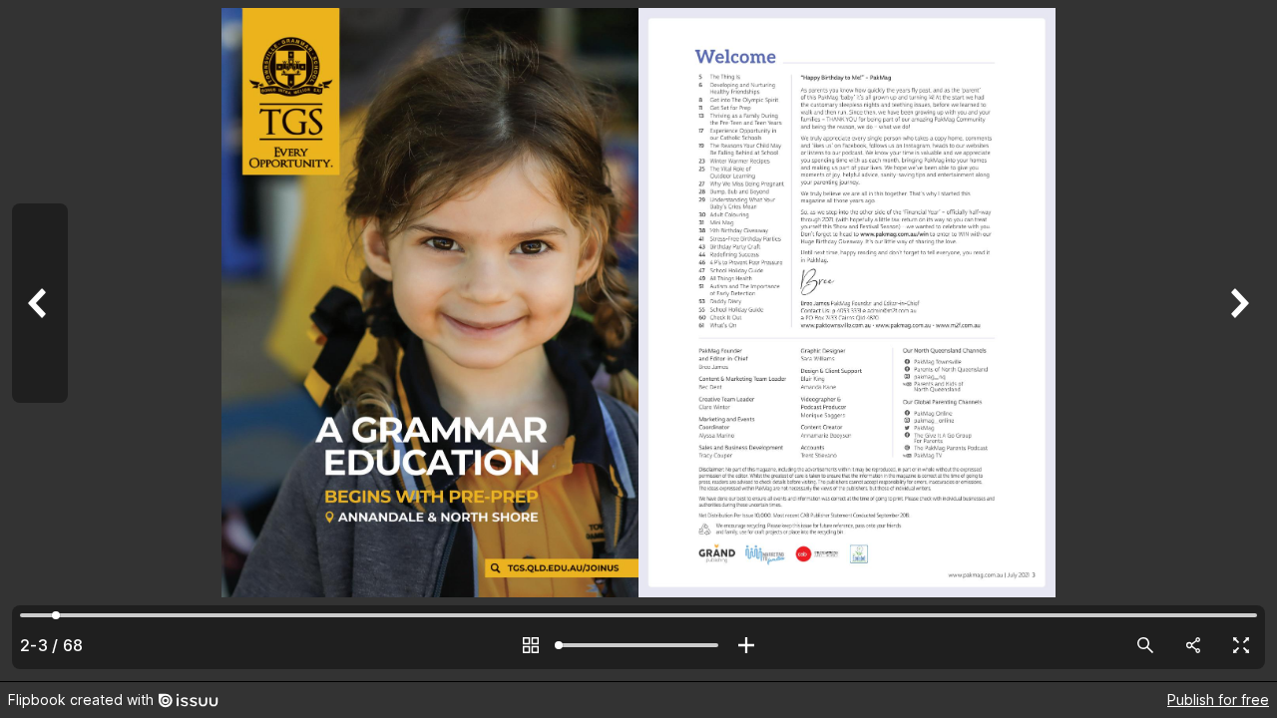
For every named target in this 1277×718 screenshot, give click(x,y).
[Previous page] (40, 340)
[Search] (1145, 645)
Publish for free (1218, 699)
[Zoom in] (746, 645)
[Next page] (1237, 340)
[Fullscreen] (1241, 645)
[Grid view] (531, 645)
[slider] (638, 645)
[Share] (1193, 645)
